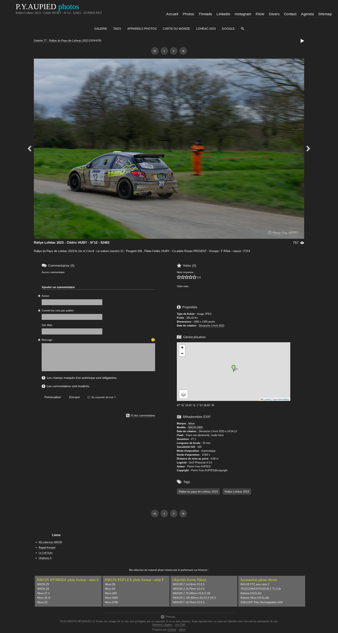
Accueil (172, 14)
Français (167, 617)
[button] (234, 368)
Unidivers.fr (45, 558)
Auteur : (46, 295)
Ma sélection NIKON (50, 542)
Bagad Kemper (47, 547)
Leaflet (267, 399)
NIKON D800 (195, 427)
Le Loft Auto (45, 552)
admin (182, 629)
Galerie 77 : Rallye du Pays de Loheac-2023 (61, 40)
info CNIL (180, 624)
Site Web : (48, 325)
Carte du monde (176, 28)
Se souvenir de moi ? (103, 397)
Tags (117, 28)
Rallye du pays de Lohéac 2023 (198, 491)
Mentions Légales (162, 624)
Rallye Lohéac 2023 (237, 491)
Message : (48, 339)
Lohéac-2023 (206, 28)
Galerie (100, 28)
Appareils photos (142, 28)
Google (228, 28)
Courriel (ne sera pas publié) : (58, 310)
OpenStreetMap (280, 399)
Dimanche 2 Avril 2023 (211, 325)
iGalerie (171, 629)
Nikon (191, 423)
